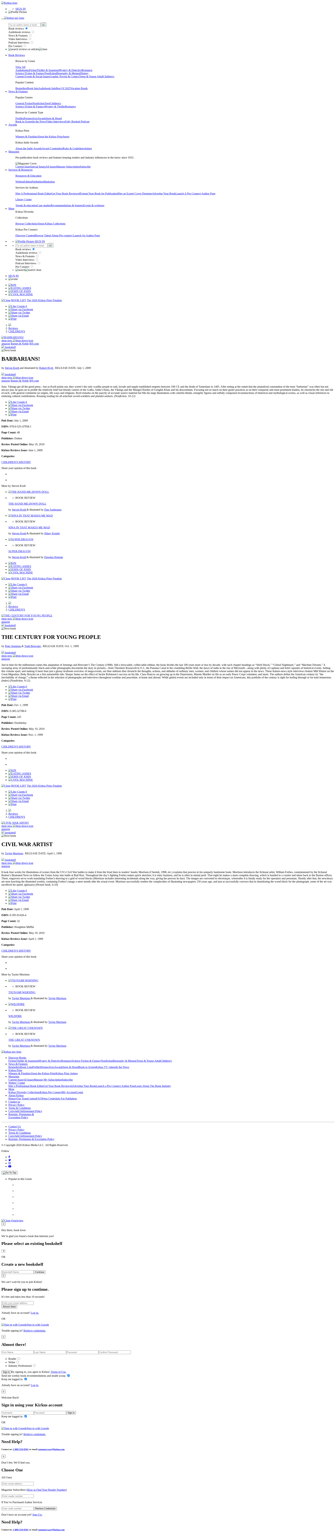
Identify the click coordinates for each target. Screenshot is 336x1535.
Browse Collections (26, 223)
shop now (7, 340)
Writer (12, 1362)
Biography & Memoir (68, 73)
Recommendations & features (67, 205)
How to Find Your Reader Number (46, 1489)
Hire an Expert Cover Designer (135, 193)
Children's (108, 76)
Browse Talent (43, 235)
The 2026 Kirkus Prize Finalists (44, 300)
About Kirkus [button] (16, 1095)
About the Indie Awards (28, 148)
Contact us (14, 1101)
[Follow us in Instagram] (9, 1163)
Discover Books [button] (17, 1057)
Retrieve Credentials (45, 1508)
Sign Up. (37, 1514)
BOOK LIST (18, 300)
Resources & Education (28, 175)
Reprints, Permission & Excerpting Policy (21, 1116)
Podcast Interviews (19, 42)
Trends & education (26, 205)
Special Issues (38, 166)
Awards (41, 118)
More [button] (11, 208)
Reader (12, 1358)
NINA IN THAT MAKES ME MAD (29, 527)
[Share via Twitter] (19, 312)
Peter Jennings (13, 646)
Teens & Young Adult (91, 76)
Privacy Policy (16, 1104)
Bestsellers (21, 88)
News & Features (18, 35)
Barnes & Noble (20, 343)
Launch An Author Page (86, 235)
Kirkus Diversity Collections (24, 1092)
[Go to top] (9, 1173)
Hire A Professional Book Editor (33, 193)
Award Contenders (52, 148)
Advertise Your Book (164, 193)
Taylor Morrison (14, 853)
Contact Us (14, 1126)
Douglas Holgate (53, 557)
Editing (28, 181)
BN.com (34, 343)
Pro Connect (15, 46)
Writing (19, 181)
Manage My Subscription (48, 1079)
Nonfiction (50, 73)
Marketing (49, 181)
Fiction (33, 70)
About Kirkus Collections (51, 223)
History (84, 73)
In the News (39, 121)
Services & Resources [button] (20, 169)
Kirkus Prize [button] (15, 1070)
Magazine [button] (13, 151)
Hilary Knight (52, 533)
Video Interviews (18, 39)
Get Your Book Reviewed (65, 193)
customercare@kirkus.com (51, 1449)
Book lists (32, 88)
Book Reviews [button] (16, 55)
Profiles (19, 118)
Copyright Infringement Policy (25, 1111)
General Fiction (24, 103)
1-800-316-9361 (21, 1449)
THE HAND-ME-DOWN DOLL (27, 503)
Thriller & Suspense (48, 70)
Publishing (37, 181)
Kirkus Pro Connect (51, 1092)
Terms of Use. (58, 1371)
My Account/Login (72, 1092)
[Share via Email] (18, 315)
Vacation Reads (79, 88)
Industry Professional (20, 1365)
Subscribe (85, 166)
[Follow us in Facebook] (9, 1156)
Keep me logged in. (12, 1379)
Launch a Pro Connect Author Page (115, 1085)
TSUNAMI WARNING (22, 992)
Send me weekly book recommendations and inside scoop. (34, 1375)
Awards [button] (12, 124)
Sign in (6, 1372)
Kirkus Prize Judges (67, 1073)
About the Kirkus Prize (50, 136)
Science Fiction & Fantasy (29, 73)
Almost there (9, 1306)
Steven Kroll (12, 367)
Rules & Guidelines (73, 148)
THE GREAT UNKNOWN (24, 1039)
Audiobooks (22, 70)
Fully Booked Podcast (77, 121)
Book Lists (26, 1067)
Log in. (35, 1312)
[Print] (12, 318)
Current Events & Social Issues (32, 76)
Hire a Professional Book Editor (26, 1085)
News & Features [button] (18, 91)
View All (20, 67)
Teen (47, 103)
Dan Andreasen (52, 509)
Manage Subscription (68, 166)
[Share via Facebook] (20, 309)
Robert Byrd (46, 367)
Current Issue (22, 166)
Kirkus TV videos (106, 1067)
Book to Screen (24, 121)
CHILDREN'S (16, 331)
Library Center (23, 199)
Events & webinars (93, 205)
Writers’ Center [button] (16, 1082)
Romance (87, 70)
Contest (32, 1098)
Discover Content (25, 235)
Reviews (13, 328)
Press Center (49, 1098)
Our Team (22, 1098)
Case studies (44, 205)
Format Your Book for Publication (99, 193)
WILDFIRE (15, 1016)
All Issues (51, 166)
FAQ (39, 1098)
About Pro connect (62, 235)
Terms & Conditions (19, 1108)
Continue (39, 1272)
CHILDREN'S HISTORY (16, 462)
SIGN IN (20, 8)
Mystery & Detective (70, 70)
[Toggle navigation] (2, 18)
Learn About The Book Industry (153, 1085)
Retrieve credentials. (34, 1330)
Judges (88, 148)
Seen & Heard (54, 118)
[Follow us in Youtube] (9, 1166)
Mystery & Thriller (54, 106)
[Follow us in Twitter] (9, 1160)
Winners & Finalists (26, 136)
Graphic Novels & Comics (64, 76)
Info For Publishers (66, 1098)
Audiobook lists (47, 88)
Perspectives (30, 118)
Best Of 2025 (63, 88)
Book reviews (16, 28)
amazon (5, 343)
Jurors (66, 136)
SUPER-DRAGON (19, 551)
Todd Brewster (32, 646)
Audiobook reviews (19, 32)
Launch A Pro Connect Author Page (195, 193)
